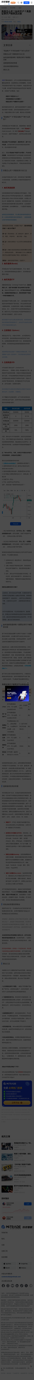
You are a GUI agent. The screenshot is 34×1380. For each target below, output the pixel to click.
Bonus (13, 3)
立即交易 (26, 3)
